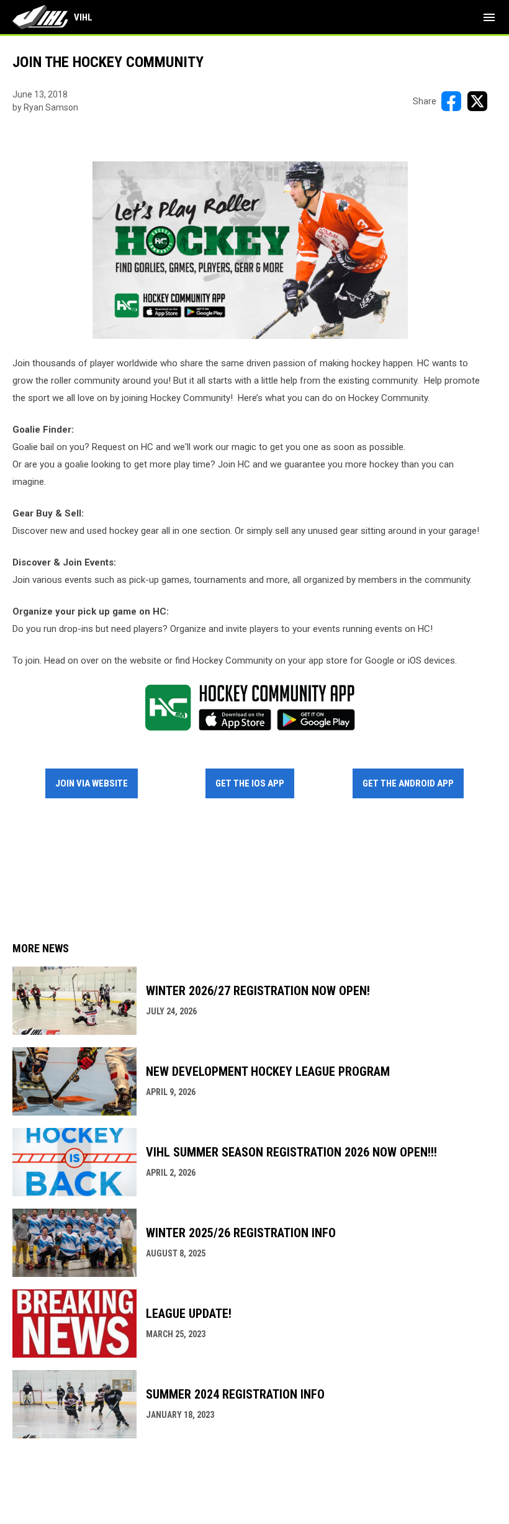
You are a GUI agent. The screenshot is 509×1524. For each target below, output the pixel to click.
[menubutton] (489, 17)
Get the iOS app (249, 783)
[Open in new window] (249, 250)
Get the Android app (408, 783)
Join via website (91, 783)
